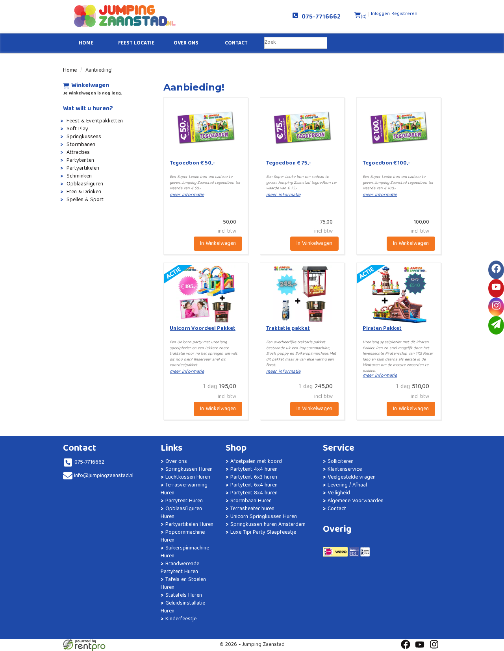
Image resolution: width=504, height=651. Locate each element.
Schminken (79, 176)
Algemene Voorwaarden (356, 501)
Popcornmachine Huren (183, 536)
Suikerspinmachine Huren (185, 552)
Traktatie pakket (288, 328)
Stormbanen (81, 145)
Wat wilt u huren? (88, 109)
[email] (496, 325)
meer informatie (187, 195)
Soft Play (77, 129)
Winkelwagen (90, 86)
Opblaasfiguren (85, 184)
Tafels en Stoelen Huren (183, 583)
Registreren (404, 14)
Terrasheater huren (252, 509)
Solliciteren (341, 461)
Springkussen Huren (189, 469)
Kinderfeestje (180, 619)
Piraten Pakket (382, 328)
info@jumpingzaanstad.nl (103, 476)
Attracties (78, 152)
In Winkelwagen (218, 243)
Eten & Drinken (84, 192)
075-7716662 (319, 17)
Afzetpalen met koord (256, 461)
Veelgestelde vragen (352, 477)
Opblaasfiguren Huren (181, 513)
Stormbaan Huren (251, 501)
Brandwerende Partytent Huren (180, 568)
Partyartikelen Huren (189, 524)
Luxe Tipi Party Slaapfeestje (263, 532)
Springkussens (84, 137)
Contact (236, 43)
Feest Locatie (136, 43)
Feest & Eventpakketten (95, 121)
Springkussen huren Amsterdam (268, 524)
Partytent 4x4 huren (254, 469)
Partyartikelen (83, 168)
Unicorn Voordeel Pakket (202, 328)
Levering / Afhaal (347, 485)
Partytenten (80, 160)
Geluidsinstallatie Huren (183, 607)
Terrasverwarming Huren (184, 489)
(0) (364, 17)
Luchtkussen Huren (187, 477)
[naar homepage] (157, 16)
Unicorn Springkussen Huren (263, 517)
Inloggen (380, 14)
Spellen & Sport (85, 200)
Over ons (186, 43)
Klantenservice (345, 469)
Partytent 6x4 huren (254, 485)
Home (86, 43)
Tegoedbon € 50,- (192, 163)
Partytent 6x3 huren (253, 477)
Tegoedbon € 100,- (386, 163)
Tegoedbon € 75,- (288, 163)
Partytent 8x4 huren (254, 493)
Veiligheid (339, 493)
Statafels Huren (183, 595)
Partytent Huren (184, 501)
